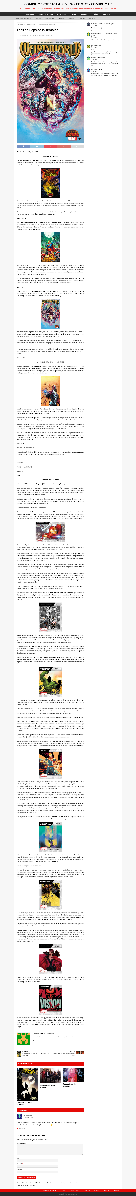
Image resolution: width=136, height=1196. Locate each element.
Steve (93, 23)
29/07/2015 (22, 35)
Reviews (84, 14)
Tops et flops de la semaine (70, 1085)
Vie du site (106, 14)
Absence (98, 46)
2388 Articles (50, 1034)
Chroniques (61, 14)
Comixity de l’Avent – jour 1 (106, 23)
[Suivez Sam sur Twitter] (33, 1040)
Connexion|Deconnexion (23, 18)
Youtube (38, 18)
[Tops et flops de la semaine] (73, 1081)
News (74, 14)
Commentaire (21, 1143)
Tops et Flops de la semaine (24, 1103)
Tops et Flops (46, 35)
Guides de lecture (46, 14)
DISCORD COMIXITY (50, 18)
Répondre (22, 1128)
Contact (71, 18)
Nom (18, 1158)
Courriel (19, 1164)
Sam (30, 35)
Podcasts (30, 14)
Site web (19, 1170)
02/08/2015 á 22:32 (28, 1117)
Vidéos (95, 14)
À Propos (92, 18)
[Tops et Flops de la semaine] (27, 1099)
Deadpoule (28, 1115)
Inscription (81, 18)
